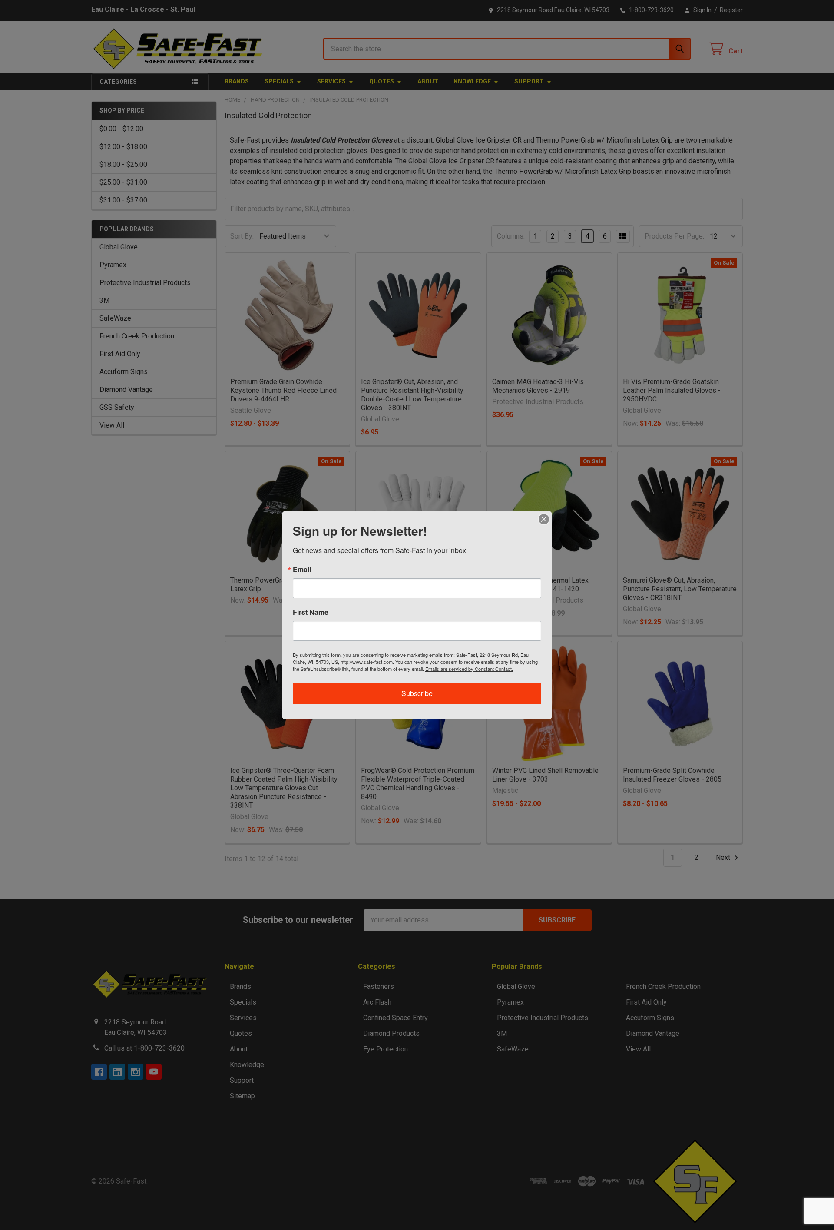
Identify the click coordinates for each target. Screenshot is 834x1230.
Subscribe (417, 693)
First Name (310, 612)
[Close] (544, 519)
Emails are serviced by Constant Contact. (469, 668)
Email (302, 569)
